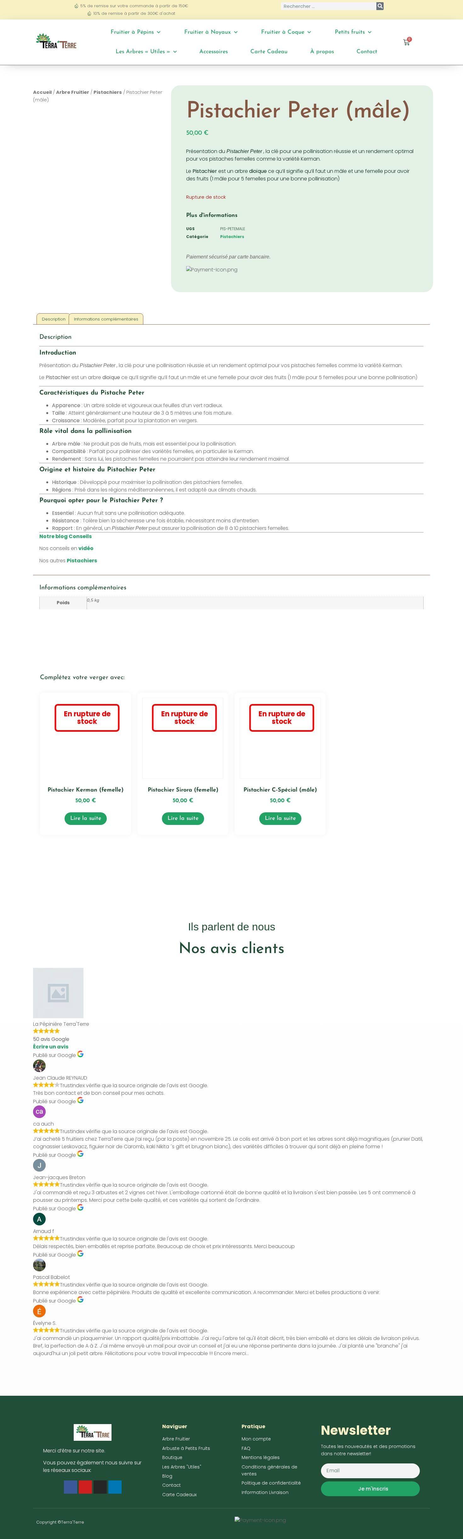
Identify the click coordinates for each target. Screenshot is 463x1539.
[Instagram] (100, 1487)
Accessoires (213, 52)
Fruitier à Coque (282, 32)
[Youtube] (85, 1487)
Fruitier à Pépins (132, 32)
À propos (322, 52)
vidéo (86, 548)
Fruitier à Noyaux (207, 32)
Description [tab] (54, 319)
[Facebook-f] (70, 1487)
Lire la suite (85, 818)
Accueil (42, 92)
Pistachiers (108, 92)
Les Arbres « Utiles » (143, 52)
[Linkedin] (115, 1487)
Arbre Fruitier (72, 92)
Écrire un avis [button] (50, 1046)
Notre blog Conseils (65, 536)
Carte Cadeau (269, 52)
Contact (367, 52)
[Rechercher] (380, 6)
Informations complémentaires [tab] (106, 319)
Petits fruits (350, 32)
